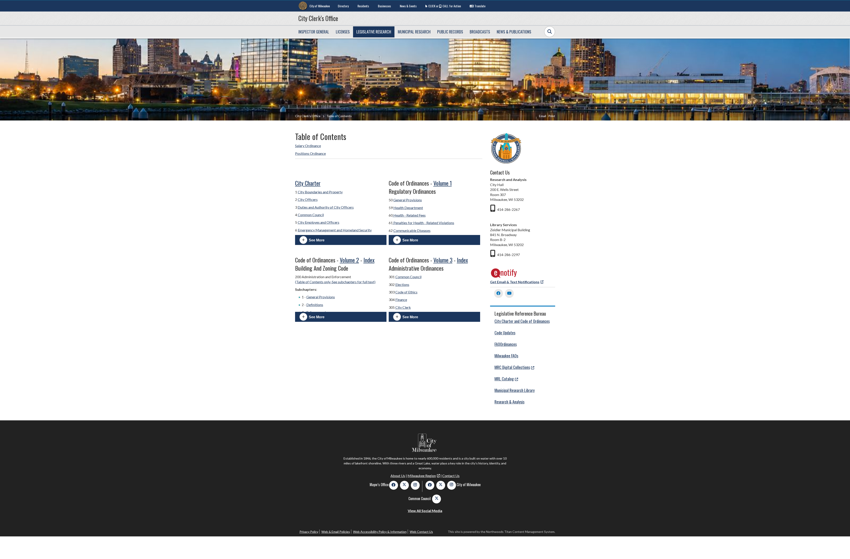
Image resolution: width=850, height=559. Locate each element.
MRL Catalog (504, 379)
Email (542, 116)
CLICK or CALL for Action (444, 6)
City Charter (308, 183)
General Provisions (407, 200)
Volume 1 (442, 183)
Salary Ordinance (308, 146)
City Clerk (403, 307)
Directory (343, 6)
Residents (363, 6)
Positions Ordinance (310, 153)
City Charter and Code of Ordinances (522, 321)
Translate (480, 6)
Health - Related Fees (409, 215)
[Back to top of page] (841, 549)
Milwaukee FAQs (506, 356)
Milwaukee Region (422, 476)
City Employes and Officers (318, 222)
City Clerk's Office (318, 18)
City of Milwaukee (319, 6)
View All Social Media (425, 511)
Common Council (311, 215)
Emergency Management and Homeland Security (335, 230)
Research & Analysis (509, 402)
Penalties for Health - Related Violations (423, 223)
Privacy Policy (308, 532)
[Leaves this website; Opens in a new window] (498, 293)
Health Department (408, 208)
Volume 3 (442, 260)
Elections (402, 284)
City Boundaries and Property (320, 192)
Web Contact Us (421, 532)
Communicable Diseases (412, 230)
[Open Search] (549, 31)
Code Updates (505, 333)
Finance (401, 299)
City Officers (308, 199)
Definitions (314, 305)
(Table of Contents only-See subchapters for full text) (335, 282)
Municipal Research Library (515, 390)
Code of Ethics (406, 292)
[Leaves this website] (504, 277)
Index (369, 260)
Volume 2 (349, 260)
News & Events (408, 6)
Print (551, 116)
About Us (397, 476)
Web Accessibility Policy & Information (380, 532)
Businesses (384, 6)
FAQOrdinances (506, 344)
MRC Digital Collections (512, 367)
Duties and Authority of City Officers (326, 207)
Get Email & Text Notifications (514, 282)
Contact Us (451, 476)
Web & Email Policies (335, 532)
